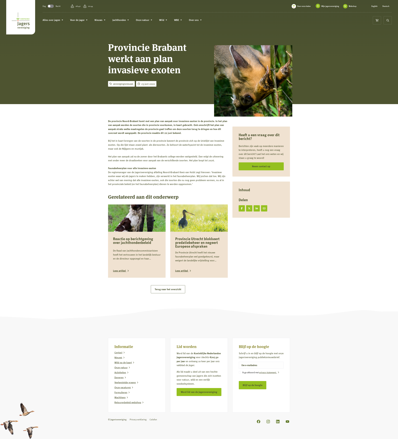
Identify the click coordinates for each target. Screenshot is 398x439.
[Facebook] (258, 421)
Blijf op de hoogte (252, 385)
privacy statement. (268, 372)
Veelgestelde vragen (125, 382)
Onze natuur (121, 367)
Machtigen (120, 397)
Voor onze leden (304, 6)
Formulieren (120, 392)
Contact (118, 352)
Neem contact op (261, 166)
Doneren (119, 377)
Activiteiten (120, 372)
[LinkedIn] (277, 421)
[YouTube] (287, 421)
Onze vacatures (122, 387)
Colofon (153, 419)
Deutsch (385, 6)
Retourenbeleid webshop (127, 402)
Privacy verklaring (138, 419)
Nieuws (118, 357)
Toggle (51, 6)
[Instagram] (268, 421)
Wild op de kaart (123, 362)
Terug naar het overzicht (168, 289)
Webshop (352, 6)
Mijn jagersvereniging (330, 6)
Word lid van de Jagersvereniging (199, 392)
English (374, 6)
